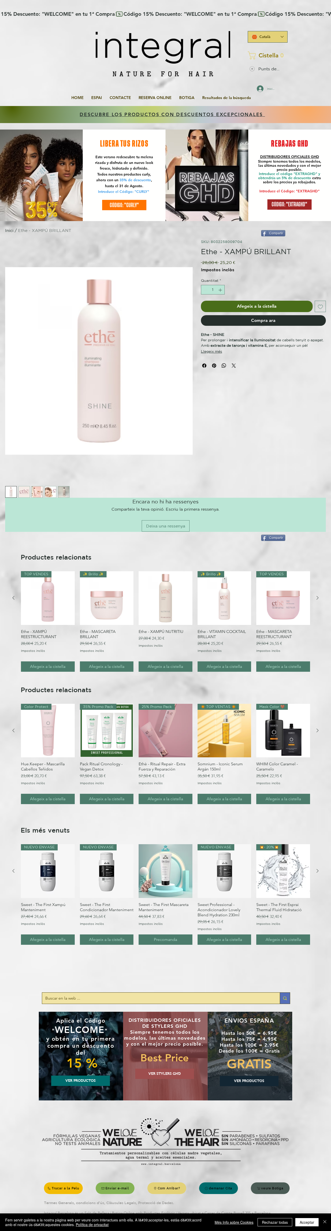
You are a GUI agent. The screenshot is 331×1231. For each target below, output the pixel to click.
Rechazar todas (275, 1222)
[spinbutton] (212, 289)
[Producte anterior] (13, 598)
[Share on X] (234, 365)
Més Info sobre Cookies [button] (234, 1222)
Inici (9, 230)
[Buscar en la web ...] (285, 998)
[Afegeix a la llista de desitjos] (320, 306)
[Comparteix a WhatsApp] (224, 365)
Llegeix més (211, 351)
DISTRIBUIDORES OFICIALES (285, 156)
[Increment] (220, 289)
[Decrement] (205, 289)
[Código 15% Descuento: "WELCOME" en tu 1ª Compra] (165, 14)
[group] (165, 621)
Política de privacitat (92, 1224)
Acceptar (307, 1222)
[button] (266, 55)
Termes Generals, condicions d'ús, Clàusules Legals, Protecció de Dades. (109, 1203)
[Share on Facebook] (204, 365)
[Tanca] (325, 1222)
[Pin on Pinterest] (214, 365)
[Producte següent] (317, 598)
